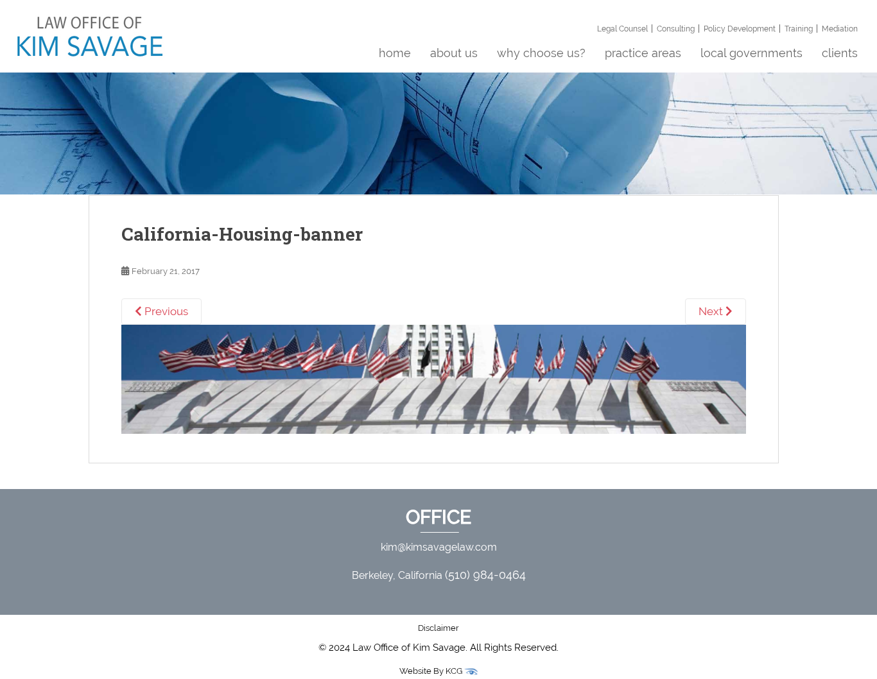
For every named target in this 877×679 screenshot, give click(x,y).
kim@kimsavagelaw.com (439, 547)
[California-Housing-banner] (433, 378)
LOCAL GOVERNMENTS (751, 53)
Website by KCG (431, 671)
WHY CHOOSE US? (541, 53)
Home (395, 53)
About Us (454, 53)
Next (712, 311)
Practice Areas (643, 53)
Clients (840, 53)
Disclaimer (438, 628)
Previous (165, 311)
